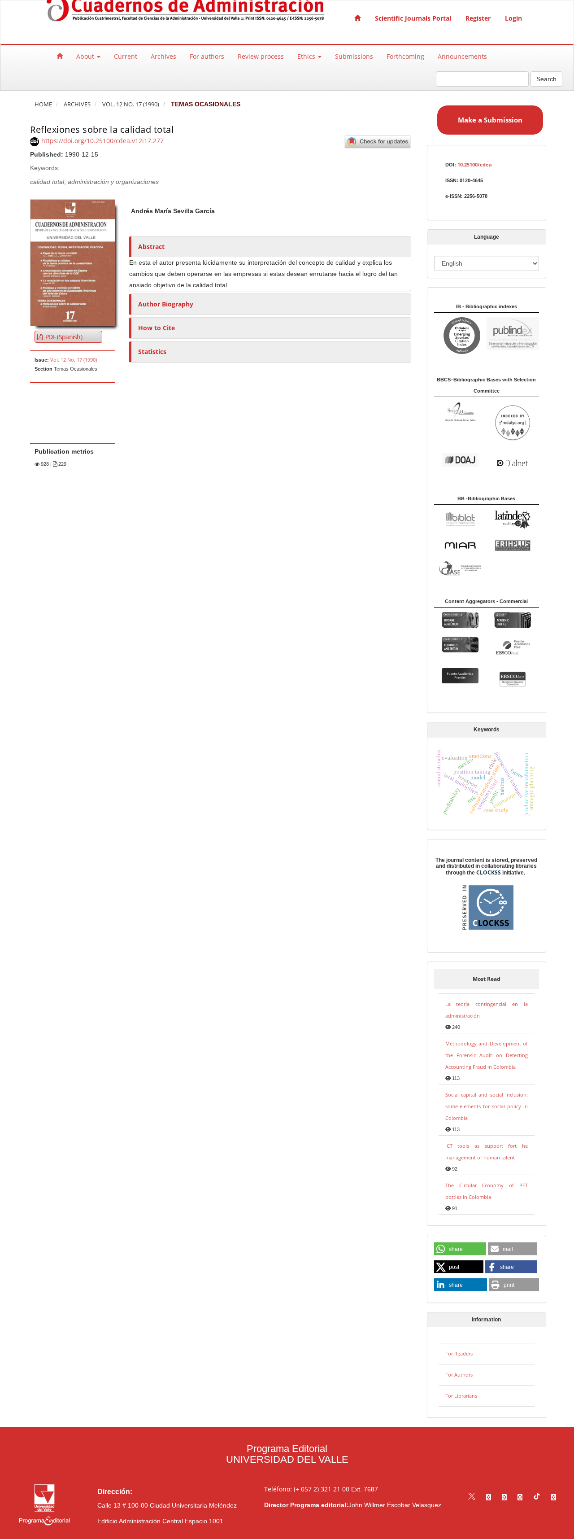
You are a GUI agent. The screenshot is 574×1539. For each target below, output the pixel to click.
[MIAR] (460, 545)
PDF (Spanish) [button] (63, 336)
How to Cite (156, 328)
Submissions (354, 56)
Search (546, 79)
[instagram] (504, 1497)
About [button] (86, 56)
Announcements (462, 56)
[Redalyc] (512, 422)
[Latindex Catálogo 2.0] (512, 519)
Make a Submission (490, 119)
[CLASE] (460, 567)
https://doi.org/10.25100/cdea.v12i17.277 (102, 140)
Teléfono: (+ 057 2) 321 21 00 (306, 1489)
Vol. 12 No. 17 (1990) (130, 104)
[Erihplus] (512, 545)
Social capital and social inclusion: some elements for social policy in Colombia (486, 1106)
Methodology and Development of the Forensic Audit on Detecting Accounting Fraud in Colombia (486, 1055)
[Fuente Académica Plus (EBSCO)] (512, 647)
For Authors (459, 1374)
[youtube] (519, 1497)
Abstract (151, 246)
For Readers (459, 1353)
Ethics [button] (307, 56)
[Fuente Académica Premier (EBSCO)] (460, 675)
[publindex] (513, 332)
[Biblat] (460, 517)
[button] (460, 1249)
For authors (207, 56)
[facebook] (488, 1497)
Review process (261, 56)
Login (513, 18)
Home (43, 104)
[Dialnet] (512, 462)
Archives (163, 56)
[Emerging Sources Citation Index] (460, 335)
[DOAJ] (460, 459)
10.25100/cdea (474, 164)
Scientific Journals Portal (413, 18)
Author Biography (165, 304)
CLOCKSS (488, 872)
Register (478, 18)
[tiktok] (536, 1497)
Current (125, 56)
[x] (471, 1497)
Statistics (152, 351)
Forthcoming (405, 56)
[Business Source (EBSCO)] (512, 678)
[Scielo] (460, 411)
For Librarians (461, 1395)
